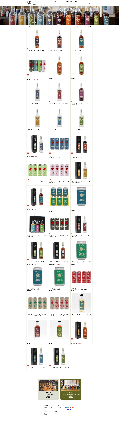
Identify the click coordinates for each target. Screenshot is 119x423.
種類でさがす (57, 1)
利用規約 (45, 411)
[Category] (70, 385)
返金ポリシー (46, 413)
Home (27, 20)
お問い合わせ (46, 414)
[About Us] (48, 385)
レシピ (63, 1)
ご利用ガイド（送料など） (48, 407)
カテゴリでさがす (49, 1)
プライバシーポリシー (47, 410)
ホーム (34, 1)
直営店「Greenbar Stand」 (39, 4)
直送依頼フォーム (47, 416)
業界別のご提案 (69, 1)
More (48, 397)
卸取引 (76, 1)
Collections (31, 20)
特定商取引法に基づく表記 (48, 408)
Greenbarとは (41, 1)
